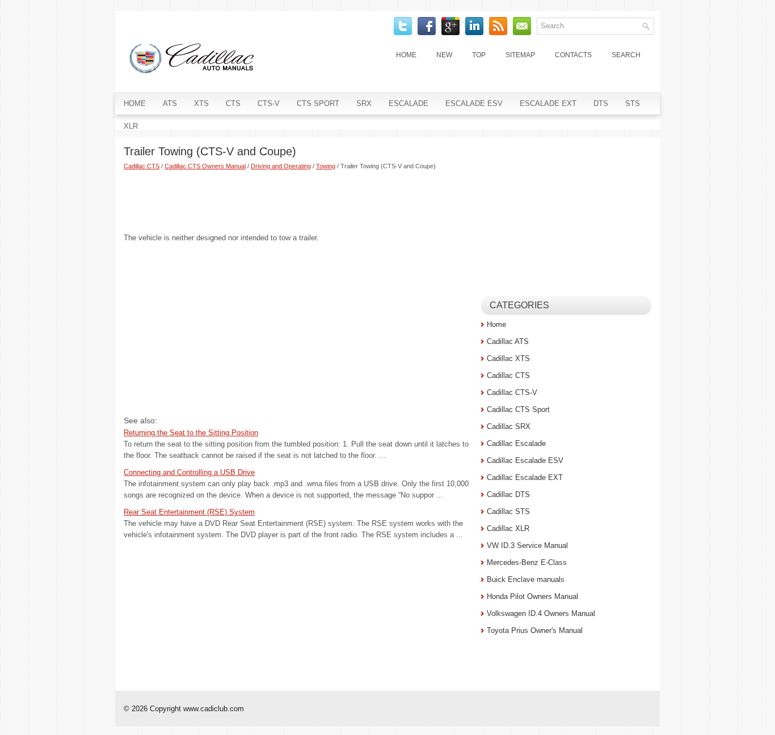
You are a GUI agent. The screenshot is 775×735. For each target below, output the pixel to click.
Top (479, 55)
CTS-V (269, 103)
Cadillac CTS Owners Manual (205, 166)
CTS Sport (318, 103)
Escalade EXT (548, 103)
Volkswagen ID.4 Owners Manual (541, 613)
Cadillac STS (508, 511)
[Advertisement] (298, 201)
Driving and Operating (281, 166)
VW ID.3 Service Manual (527, 545)
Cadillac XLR (508, 528)
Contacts (573, 55)
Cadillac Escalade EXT (525, 477)
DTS (600, 103)
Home (406, 55)
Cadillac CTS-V (512, 392)
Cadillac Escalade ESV (525, 460)
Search (626, 55)
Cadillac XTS (508, 358)
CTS (233, 103)
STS (632, 103)
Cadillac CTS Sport (518, 409)
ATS (170, 103)
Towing (325, 166)
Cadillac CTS (141, 166)
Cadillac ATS (508, 341)
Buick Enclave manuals (526, 579)
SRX (364, 103)
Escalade (408, 103)
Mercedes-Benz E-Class (527, 562)
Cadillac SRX (508, 426)
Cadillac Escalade (516, 443)
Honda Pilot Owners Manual (532, 596)
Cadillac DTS (508, 494)
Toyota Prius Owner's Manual (535, 630)
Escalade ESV (474, 103)
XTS (201, 103)
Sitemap (520, 55)
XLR (131, 126)
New (444, 55)
